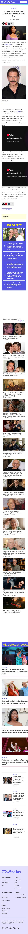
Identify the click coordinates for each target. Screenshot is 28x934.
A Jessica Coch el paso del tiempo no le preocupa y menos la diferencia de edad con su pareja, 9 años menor (15, 246)
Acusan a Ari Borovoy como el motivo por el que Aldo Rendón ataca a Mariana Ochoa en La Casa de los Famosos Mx (15, 275)
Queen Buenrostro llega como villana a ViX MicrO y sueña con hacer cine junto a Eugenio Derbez (15, 256)
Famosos (4, 728)
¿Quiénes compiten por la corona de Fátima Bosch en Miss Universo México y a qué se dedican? (19, 831)
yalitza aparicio (7, 209)
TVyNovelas (15, 785)
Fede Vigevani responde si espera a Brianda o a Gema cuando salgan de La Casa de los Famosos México (15, 265)
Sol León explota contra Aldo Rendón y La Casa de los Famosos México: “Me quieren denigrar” (18, 779)
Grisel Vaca (15, 803)
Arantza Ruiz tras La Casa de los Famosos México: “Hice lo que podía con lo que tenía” (14, 285)
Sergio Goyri (7, 44)
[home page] (10, 2)
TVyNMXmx (17, 19)
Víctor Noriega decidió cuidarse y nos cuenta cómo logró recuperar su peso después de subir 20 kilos (18, 796)
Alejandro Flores (16, 818)
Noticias (14, 8)
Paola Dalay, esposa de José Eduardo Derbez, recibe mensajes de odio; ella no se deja (18, 813)
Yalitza (19, 111)
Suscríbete (23, 2)
